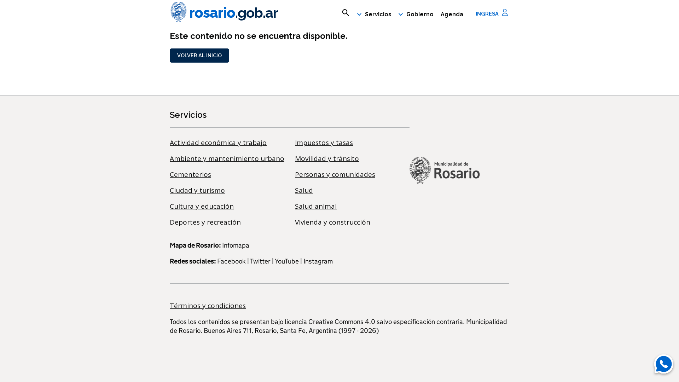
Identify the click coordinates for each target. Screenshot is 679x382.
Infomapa (235, 245)
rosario (233, 12)
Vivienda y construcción (332, 222)
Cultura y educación (202, 206)
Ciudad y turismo (197, 190)
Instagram (318, 261)
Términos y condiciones (208, 305)
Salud (304, 190)
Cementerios (190, 174)
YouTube (287, 261)
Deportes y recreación (205, 222)
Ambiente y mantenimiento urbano (227, 158)
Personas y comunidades (335, 174)
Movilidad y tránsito (327, 158)
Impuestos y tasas (324, 142)
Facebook (231, 261)
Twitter (260, 261)
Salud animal (316, 206)
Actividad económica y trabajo (218, 142)
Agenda (452, 14)
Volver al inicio (199, 55)
